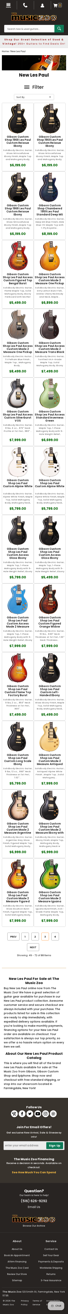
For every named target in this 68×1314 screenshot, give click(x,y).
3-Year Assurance (51, 1280)
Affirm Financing (17, 1261)
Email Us (34, 1207)
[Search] (59, 28)
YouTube (37, 1113)
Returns (51, 1274)
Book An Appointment (17, 1255)
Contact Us (51, 1249)
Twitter (29, 1113)
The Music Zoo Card (17, 1267)
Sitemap (17, 1280)
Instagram (45, 1113)
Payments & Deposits (51, 1261)
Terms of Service (37, 1302)
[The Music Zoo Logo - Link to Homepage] (34, 16)
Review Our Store (17, 1274)
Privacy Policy (25, 1302)
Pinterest (53, 1113)
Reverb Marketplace (14, 1113)
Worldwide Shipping (51, 1267)
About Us (17, 1249)
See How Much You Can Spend (34, 1172)
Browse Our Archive (34, 1225)
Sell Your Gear (51, 1255)
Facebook (22, 1113)
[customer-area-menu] (42, 5)
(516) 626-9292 (34, 1201)
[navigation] (8, 5)
